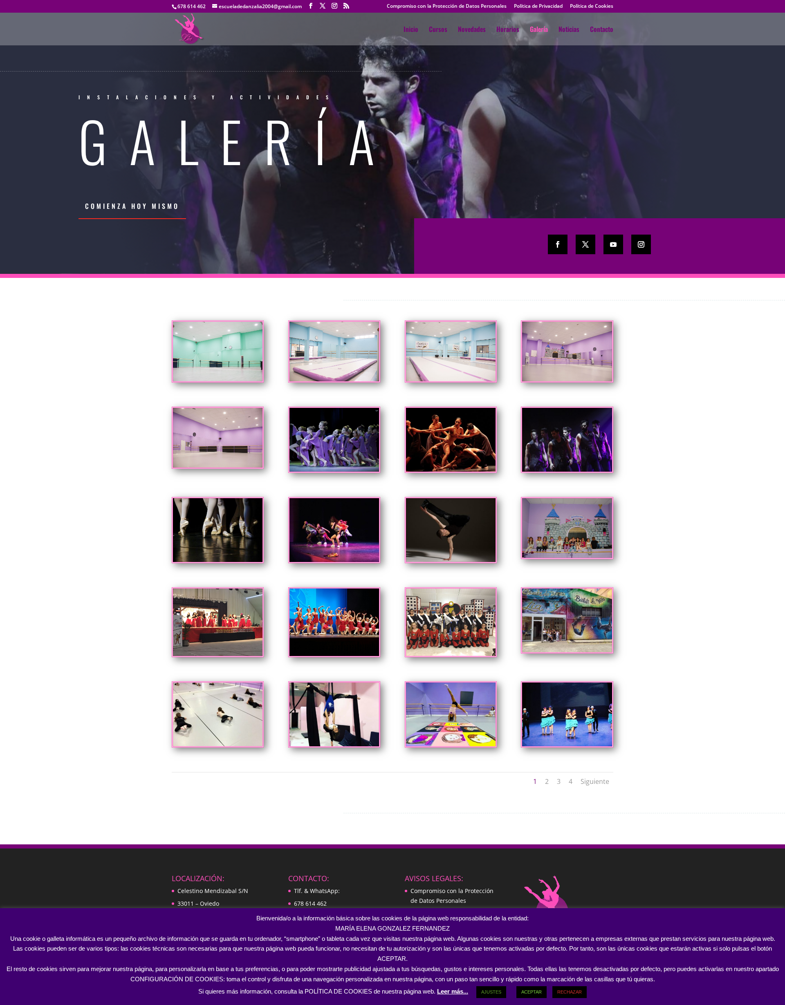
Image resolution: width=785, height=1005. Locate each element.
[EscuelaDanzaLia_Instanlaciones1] (217, 465)
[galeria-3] (334, 744)
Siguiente (595, 781)
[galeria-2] (217, 744)
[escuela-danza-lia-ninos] (567, 556)
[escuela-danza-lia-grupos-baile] (334, 654)
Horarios (507, 30)
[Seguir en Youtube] (613, 244)
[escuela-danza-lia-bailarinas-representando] (217, 654)
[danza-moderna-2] (567, 469)
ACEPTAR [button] (531, 991)
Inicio (411, 30)
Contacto (601, 30)
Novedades (472, 30)
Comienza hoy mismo (132, 206)
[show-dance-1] (334, 469)
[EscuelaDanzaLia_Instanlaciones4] (334, 379)
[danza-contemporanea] (451, 469)
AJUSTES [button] (491, 991)
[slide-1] (217, 560)
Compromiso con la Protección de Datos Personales (447, 6)
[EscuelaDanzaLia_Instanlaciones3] (451, 379)
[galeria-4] (451, 744)
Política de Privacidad (538, 6)
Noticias (568, 30)
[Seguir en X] (585, 244)
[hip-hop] (334, 560)
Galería (539, 30)
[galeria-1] (567, 650)
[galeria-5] (567, 744)
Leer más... (452, 991)
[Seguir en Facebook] (557, 244)
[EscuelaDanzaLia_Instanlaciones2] (567, 379)
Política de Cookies (591, 6)
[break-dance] (451, 560)
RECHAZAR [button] (569, 991)
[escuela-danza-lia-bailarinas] (451, 654)
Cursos (438, 30)
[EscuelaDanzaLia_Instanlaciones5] (217, 379)
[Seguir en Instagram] (641, 244)
